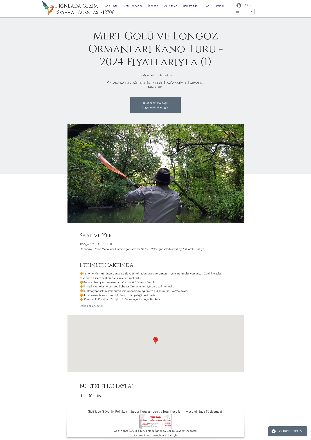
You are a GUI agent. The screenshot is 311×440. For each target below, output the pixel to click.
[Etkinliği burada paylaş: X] (90, 395)
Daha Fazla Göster (91, 305)
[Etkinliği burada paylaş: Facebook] (81, 395)
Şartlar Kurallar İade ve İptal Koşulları (156, 412)
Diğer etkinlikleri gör (155, 107)
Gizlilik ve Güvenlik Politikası (108, 412)
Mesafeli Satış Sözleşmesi (204, 412)
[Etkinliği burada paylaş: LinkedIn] (99, 395)
